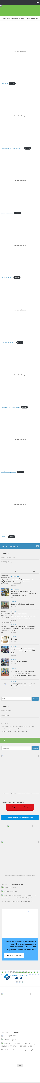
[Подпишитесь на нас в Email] (37, 546)
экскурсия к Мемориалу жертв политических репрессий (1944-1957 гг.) (23, 651)
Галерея (6, 562)
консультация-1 (7, 213)
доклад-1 (4, 83)
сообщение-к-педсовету (10, 407)
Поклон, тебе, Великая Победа (22, 604)
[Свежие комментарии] (24, 572)
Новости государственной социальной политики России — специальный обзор (23, 593)
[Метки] (34, 572)
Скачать (12, 83)
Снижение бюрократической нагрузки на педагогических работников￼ (22, 581)
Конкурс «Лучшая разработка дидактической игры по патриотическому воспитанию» (23, 673)
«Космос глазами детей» (20, 661)
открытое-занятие (8, 342)
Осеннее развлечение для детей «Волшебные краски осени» (23, 685)
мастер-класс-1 (7, 278)
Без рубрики (8, 557)
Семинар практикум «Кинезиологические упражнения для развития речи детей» (24, 616)
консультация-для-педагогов (12, 148)
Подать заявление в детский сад (20, 818)
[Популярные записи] (15, 572)
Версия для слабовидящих (22, 807)
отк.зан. (4, 536)
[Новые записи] (6, 572)
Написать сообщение (14, 955)
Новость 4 (14, 639)
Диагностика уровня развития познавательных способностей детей (23, 628)
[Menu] (37, 2)
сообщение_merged (8, 472)
